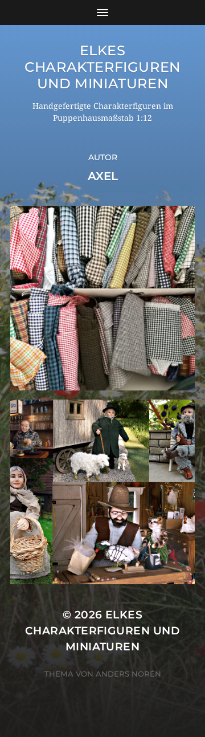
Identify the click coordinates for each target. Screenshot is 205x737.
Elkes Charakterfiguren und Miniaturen (102, 67)
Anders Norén (128, 673)
